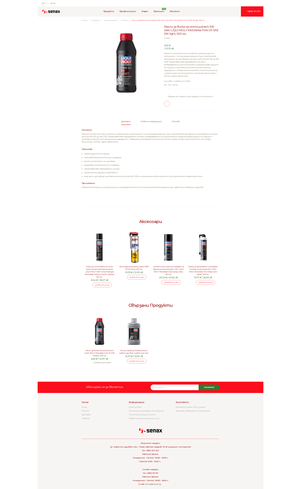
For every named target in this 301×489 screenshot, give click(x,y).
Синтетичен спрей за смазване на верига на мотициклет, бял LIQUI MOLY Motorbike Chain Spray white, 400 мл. (168, 270)
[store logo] (51, 11)
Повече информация (151, 121)
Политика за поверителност (142, 415)
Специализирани (110, 20)
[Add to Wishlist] (167, 104)
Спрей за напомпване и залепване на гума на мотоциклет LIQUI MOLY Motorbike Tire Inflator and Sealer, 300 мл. (203, 270)
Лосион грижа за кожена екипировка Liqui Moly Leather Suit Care (134, 351)
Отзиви (176, 121)
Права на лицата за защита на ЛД (144, 418)
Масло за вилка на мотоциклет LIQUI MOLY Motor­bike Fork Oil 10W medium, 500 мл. (99, 353)
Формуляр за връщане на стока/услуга (193, 411)
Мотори (124, 20)
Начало (85, 20)
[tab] (126, 122)
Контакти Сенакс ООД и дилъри (190, 407)
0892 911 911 (254, 11)
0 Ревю (167, 38)
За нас (84, 407)
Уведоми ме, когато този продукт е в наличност (190, 96)
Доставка (86, 415)
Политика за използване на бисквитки (146, 411)
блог (44, 3)
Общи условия (135, 407)
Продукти (95, 20)
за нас (52, 3)
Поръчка (85, 411)
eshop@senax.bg (153, 484)
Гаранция (86, 418)
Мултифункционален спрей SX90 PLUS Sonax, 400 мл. (134, 268)
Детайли (126, 121)
